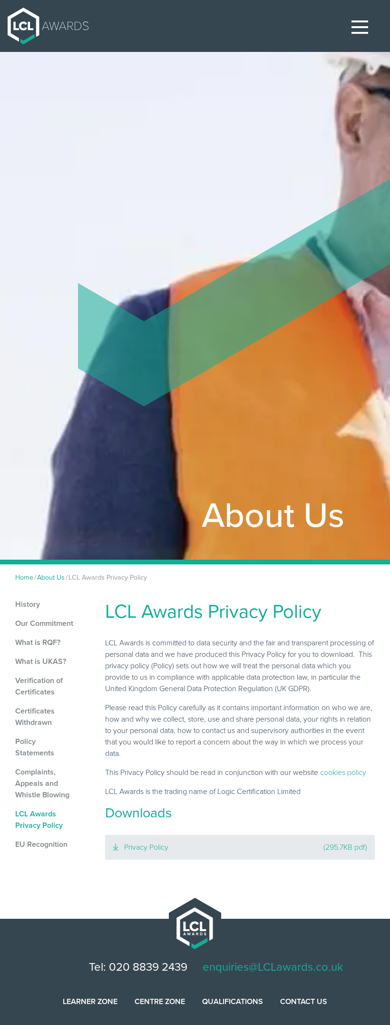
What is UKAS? (40, 661)
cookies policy (343, 772)
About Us (51, 577)
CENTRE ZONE (160, 1001)
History (27, 604)
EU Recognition (41, 844)
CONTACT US (303, 1001)
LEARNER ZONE (90, 1001)
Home (24, 577)
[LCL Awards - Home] (44, 26)
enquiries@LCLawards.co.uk (273, 967)
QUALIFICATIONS (232, 1001)
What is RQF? (37, 642)
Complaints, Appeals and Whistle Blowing (42, 783)
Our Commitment (44, 623)
